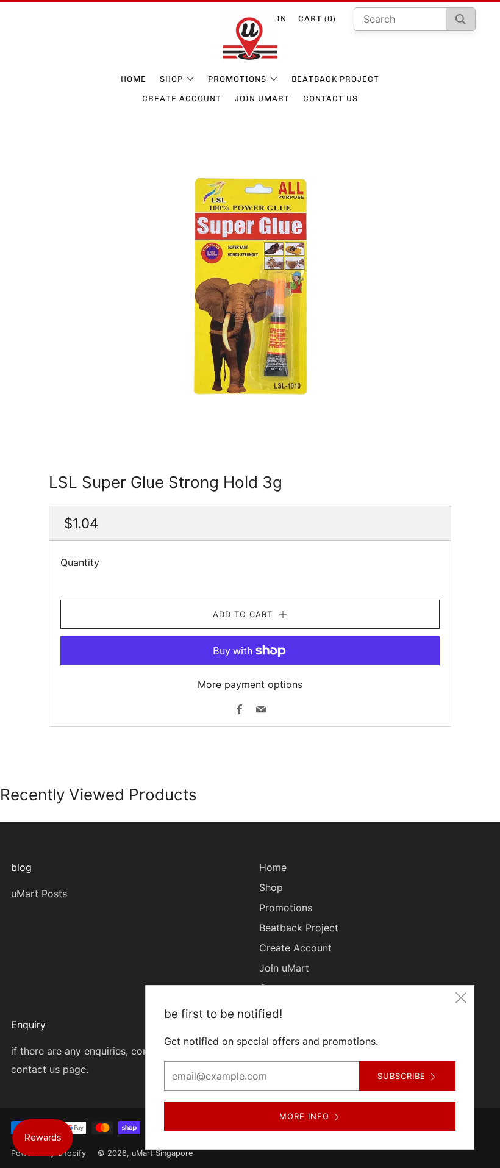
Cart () (317, 18)
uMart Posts (39, 893)
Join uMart (262, 98)
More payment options (250, 684)
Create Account (181, 98)
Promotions (237, 79)
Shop (171, 79)
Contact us (330, 98)
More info (304, 1116)
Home (133, 79)
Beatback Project (335, 79)
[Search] (460, 19)
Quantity (79, 562)
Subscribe (401, 1076)
